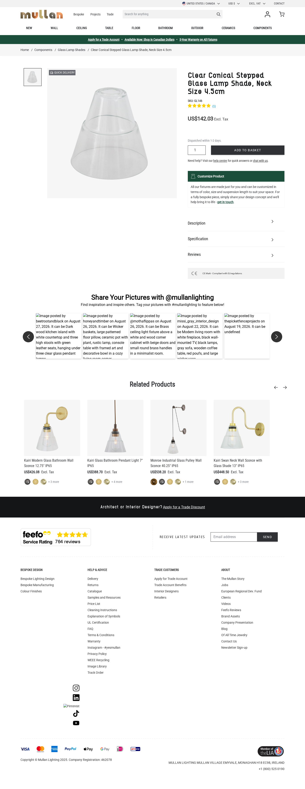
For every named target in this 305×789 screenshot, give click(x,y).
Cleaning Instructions (102, 610)
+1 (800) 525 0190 (271, 769)
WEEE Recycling (98, 660)
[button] (58, 336)
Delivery (93, 579)
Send (267, 537)
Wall (54, 28)
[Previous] (277, 387)
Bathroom (165, 28)
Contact (279, 3)
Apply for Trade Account (171, 579)
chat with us (260, 160)
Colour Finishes (31, 591)
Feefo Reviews (231, 610)
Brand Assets (230, 616)
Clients (226, 597)
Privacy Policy (97, 654)
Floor (136, 28)
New (29, 28)
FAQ (90, 629)
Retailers (160, 597)
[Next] (286, 387)
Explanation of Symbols (104, 616)
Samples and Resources (104, 597)
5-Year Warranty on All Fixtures (198, 39)
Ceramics (228, 28)
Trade (110, 14)
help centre (220, 160)
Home (25, 50)
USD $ (231, 3)
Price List (94, 604)
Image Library (97, 666)
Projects (95, 14)
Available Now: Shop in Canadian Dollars (149, 39)
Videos (226, 604)
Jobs (224, 585)
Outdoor (197, 28)
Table (109, 28)
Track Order (96, 672)
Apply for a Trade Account (103, 39)
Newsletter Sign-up (234, 647)
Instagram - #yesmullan (104, 647)
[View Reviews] (236, 106)
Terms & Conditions (101, 635)
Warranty (94, 641)
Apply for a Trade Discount (184, 507)
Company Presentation (237, 622)
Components (262, 28)
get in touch (225, 202)
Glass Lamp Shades (71, 50)
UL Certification (98, 622)
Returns (93, 585)
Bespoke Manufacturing (37, 585)
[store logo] (42, 14)
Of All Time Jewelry (234, 635)
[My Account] (268, 14)
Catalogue (95, 591)
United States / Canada (201, 3)
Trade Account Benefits (170, 585)
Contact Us (229, 641)
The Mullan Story (232, 579)
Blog (224, 629)
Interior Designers (166, 591)
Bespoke (78, 14)
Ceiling (81, 28)
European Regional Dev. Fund (241, 591)
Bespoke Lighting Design (37, 579)
